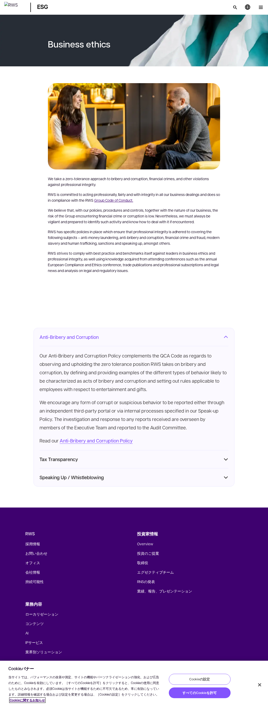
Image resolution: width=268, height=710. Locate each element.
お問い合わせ (36, 553)
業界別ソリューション (43, 651)
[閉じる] (259, 685)
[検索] (235, 7)
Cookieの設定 (199, 679)
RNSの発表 (146, 581)
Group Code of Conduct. (113, 200)
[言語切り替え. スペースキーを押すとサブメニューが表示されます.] (247, 7)
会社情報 (32, 572)
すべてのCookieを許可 (199, 692)
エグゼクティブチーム (155, 572)
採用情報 (32, 543)
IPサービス (34, 642)
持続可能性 (34, 581)
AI (27, 633)
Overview (145, 543)
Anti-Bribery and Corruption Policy (96, 440)
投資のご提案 (148, 553)
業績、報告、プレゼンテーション (164, 591)
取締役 (142, 562)
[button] (14, 6)
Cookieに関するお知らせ (27, 700)
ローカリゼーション (41, 614)
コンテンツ (34, 623)
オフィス (32, 562)
